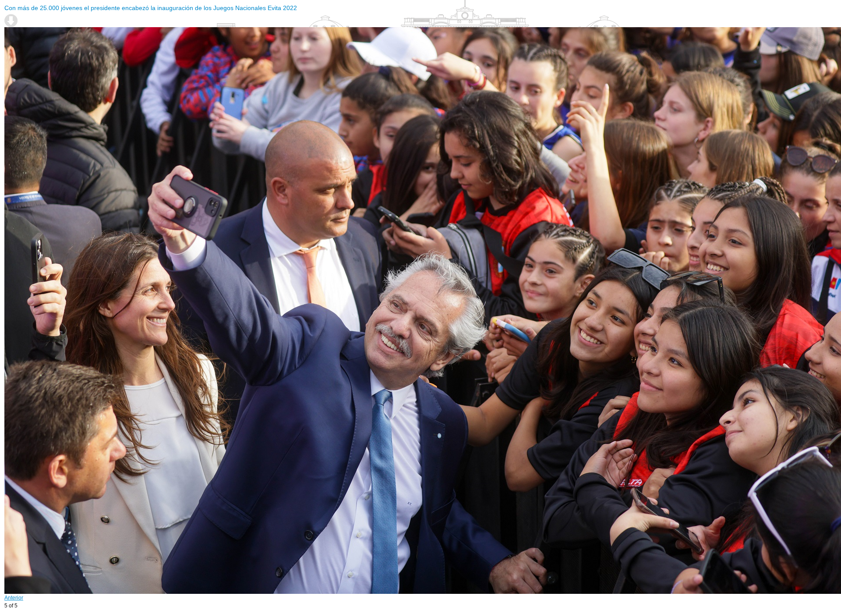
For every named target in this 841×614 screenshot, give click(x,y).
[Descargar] (11, 20)
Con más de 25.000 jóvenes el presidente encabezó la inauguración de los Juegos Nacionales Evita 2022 (150, 7)
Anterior (13, 598)
